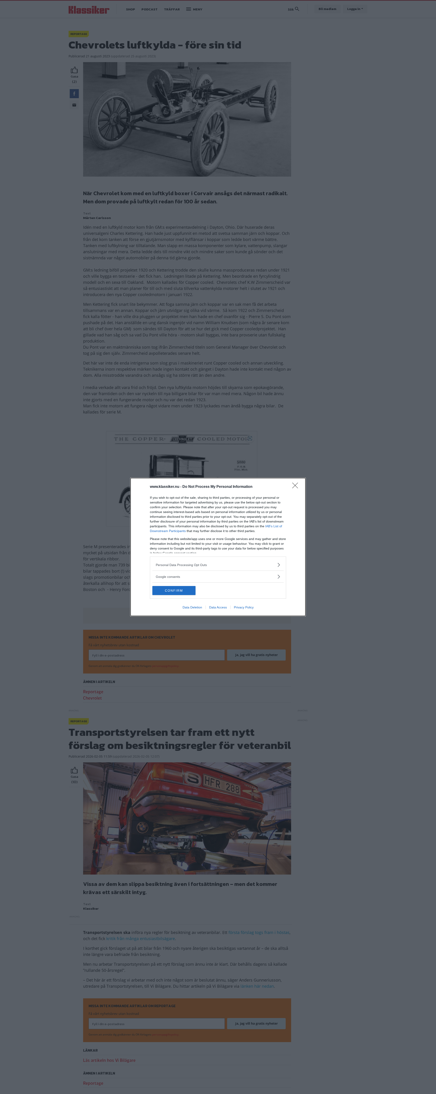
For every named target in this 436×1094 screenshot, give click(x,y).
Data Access (218, 607)
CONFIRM (174, 590)
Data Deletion (192, 607)
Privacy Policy (244, 607)
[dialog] (218, 547)
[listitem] (218, 564)
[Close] (296, 487)
